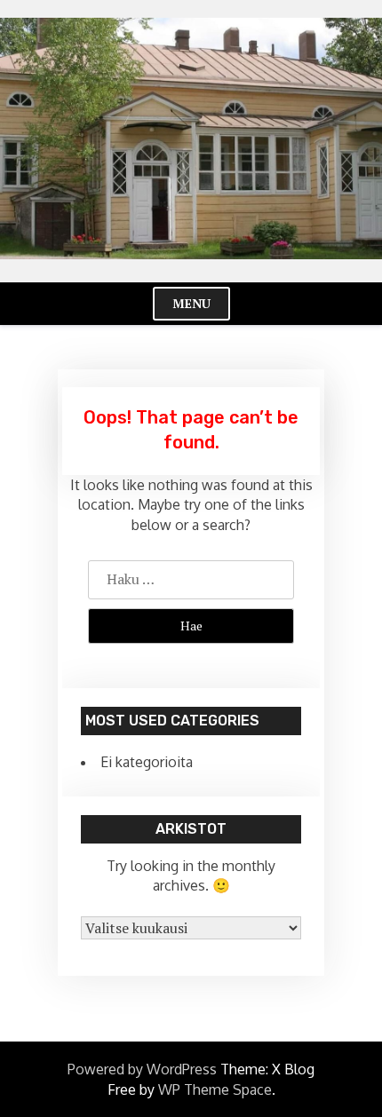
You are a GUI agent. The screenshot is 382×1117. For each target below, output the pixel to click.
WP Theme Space (215, 1089)
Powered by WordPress (142, 1069)
